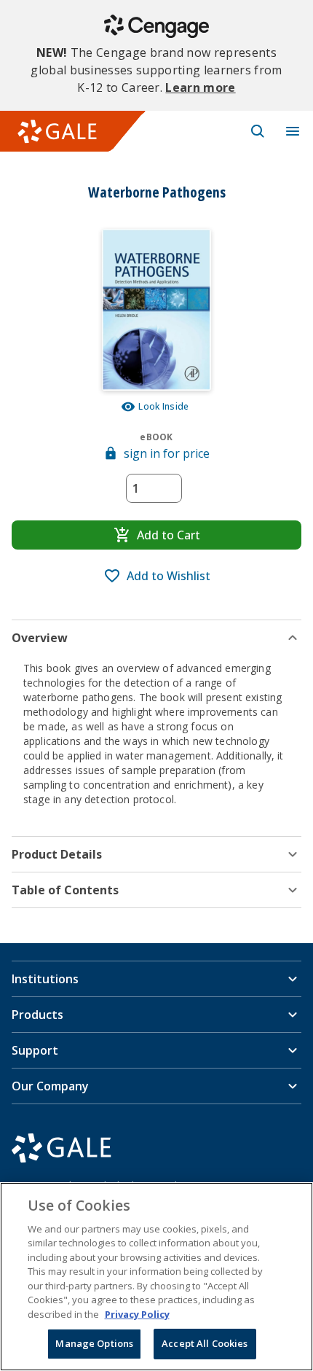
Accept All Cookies (204, 1343)
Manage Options (94, 1343)
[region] (156, 1276)
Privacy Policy (137, 1314)
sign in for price (167, 453)
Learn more (200, 87)
